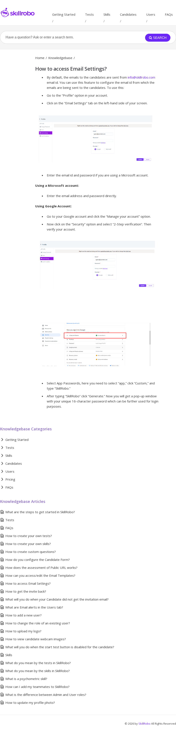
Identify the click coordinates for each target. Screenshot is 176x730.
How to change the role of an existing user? (37, 623)
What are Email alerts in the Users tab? (34, 607)
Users (150, 14)
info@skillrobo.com (141, 77)
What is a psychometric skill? (26, 679)
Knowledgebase (60, 58)
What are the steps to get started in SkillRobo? (40, 512)
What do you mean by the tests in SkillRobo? (38, 663)
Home (39, 58)
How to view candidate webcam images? (35, 639)
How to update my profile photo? (30, 702)
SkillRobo (144, 723)
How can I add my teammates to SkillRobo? (37, 686)
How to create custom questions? (30, 551)
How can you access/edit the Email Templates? (40, 575)
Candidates (128, 14)
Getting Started (63, 14)
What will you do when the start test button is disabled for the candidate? (59, 647)
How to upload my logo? (23, 631)
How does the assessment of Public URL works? (41, 567)
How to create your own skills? (28, 544)
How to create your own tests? (28, 536)
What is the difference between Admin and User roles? (45, 694)
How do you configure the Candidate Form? (37, 559)
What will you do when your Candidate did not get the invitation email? (57, 599)
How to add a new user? (23, 615)
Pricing (10, 479)
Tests (89, 14)
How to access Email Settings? (28, 583)
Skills (106, 14)
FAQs (169, 14)
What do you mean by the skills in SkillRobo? (37, 671)
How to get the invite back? (25, 591)
